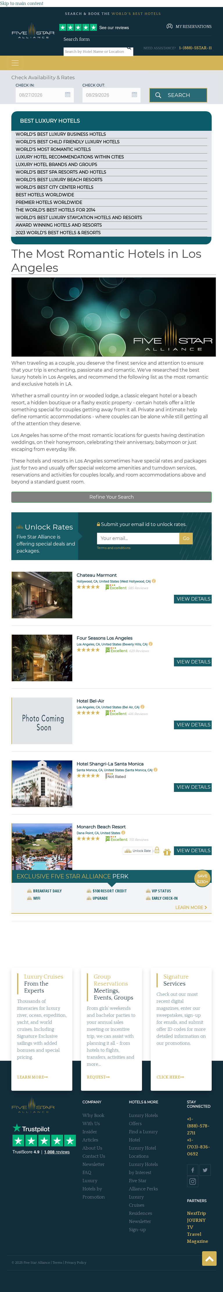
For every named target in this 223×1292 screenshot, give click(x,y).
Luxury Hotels (143, 1115)
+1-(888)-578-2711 (198, 1126)
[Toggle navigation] (15, 63)
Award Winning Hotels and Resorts (59, 225)
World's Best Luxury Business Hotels (61, 134)
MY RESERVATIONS (194, 26)
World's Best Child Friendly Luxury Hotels (68, 141)
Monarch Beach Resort (101, 826)
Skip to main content (21, 3)
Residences (140, 1213)
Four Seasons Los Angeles (104, 638)
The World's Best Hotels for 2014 (55, 210)
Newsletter (93, 1164)
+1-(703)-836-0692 (198, 1147)
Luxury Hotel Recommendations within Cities (70, 157)
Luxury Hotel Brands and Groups (56, 164)
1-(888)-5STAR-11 (195, 48)
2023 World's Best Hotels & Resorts (58, 232)
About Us (92, 1148)
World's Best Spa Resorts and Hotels (61, 172)
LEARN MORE (30, 1077)
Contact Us (93, 1156)
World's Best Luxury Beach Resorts (59, 179)
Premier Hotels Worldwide (49, 202)
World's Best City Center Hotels (54, 187)
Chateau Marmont (97, 575)
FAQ (86, 1172)
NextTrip (196, 1213)
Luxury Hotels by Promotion (93, 1189)
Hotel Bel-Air (90, 701)
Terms (57, 1263)
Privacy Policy (75, 1263)
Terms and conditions (113, 548)
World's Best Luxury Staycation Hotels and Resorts (79, 217)
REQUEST (96, 1077)
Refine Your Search (111, 497)
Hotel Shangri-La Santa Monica (110, 764)
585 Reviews (138, 588)
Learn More (189, 907)
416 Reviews (138, 714)
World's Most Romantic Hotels (53, 149)
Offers (135, 1123)
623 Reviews (139, 651)
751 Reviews (138, 840)
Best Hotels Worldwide (45, 194)
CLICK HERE (168, 1077)
